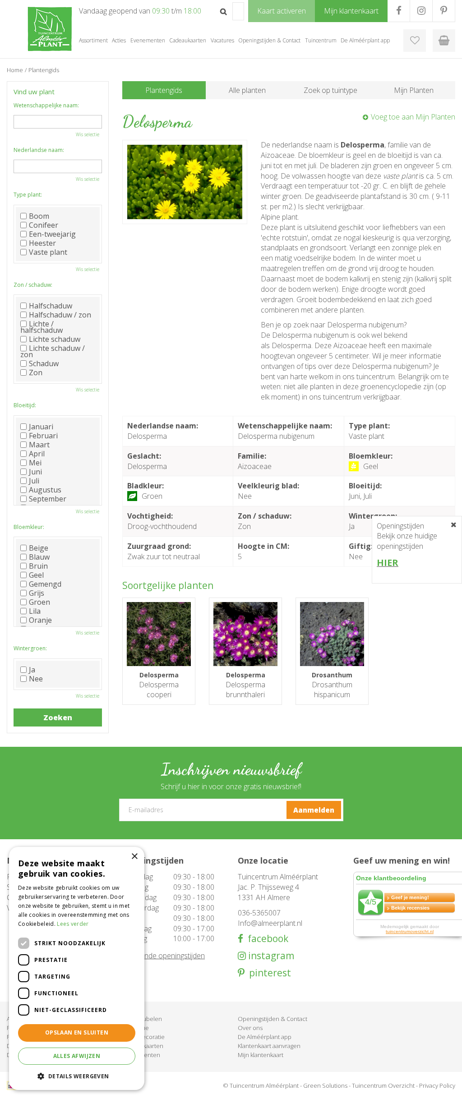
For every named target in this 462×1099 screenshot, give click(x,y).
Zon (35, 372)
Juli (34, 481)
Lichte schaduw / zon (52, 351)
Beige (38, 548)
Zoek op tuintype (330, 90)
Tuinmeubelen (142, 1018)
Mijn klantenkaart (260, 1054)
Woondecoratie (143, 1036)
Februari (43, 435)
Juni (35, 472)
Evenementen (141, 1054)
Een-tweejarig (52, 234)
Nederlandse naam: (39, 150)
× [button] (134, 856)
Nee (36, 679)
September (47, 499)
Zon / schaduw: (33, 285)
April (37, 454)
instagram (270, 956)
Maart (39, 444)
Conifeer (43, 225)
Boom (39, 216)
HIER (387, 562)
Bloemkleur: (29, 527)
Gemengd (45, 584)
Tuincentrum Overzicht (383, 1085)
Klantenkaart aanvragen (269, 1045)
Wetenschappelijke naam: (46, 105)
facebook (265, 938)
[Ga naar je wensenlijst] (415, 40)
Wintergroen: (30, 648)
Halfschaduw (50, 306)
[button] (76, 1076)
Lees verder (72, 924)
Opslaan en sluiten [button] (76, 1032)
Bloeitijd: (25, 405)
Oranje (40, 620)
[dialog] (76, 968)
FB (399, 11)
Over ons (250, 1027)
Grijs (36, 593)
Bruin (38, 566)
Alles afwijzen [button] (77, 1056)
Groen (39, 602)
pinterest (268, 973)
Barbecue (135, 1027)
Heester (42, 243)
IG (421, 11)
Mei (35, 463)
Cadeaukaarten (142, 1045)
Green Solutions (325, 1085)
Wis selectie (87, 134)
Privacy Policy (437, 1085)
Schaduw (44, 363)
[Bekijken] (444, 40)
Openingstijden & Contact (272, 1018)
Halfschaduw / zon (60, 315)
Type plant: (28, 195)
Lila (35, 611)
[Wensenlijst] (414, 40)
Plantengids (163, 90)
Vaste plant (48, 252)
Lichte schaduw (54, 339)
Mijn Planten (414, 90)
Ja (32, 670)
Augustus (45, 490)
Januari (41, 426)
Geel (36, 575)
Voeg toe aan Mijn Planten (413, 117)
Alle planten (247, 90)
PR (444, 11)
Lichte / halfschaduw (41, 327)
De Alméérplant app (264, 1036)
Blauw (39, 557)
